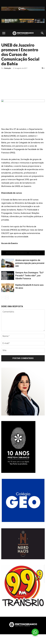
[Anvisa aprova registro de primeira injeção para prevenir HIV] (7, 263)
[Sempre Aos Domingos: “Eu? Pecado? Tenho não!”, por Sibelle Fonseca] (7, 275)
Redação (7, 68)
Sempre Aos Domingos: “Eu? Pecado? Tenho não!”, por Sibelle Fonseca (29, 275)
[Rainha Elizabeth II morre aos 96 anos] (7, 287)
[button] (42, 33)
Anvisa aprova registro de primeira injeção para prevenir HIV (29, 263)
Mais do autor (34, 253)
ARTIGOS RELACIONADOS (16, 253)
